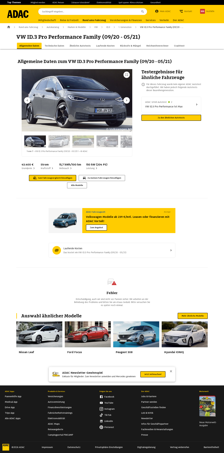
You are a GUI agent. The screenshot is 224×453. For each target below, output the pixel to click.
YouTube (108, 402)
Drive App (10, 407)
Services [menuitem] (151, 20)
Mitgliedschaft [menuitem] (47, 20)
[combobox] (92, 11)
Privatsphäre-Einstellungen (109, 447)
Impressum (47, 447)
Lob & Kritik (147, 413)
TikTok (107, 415)
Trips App (9, 413)
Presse (144, 434)
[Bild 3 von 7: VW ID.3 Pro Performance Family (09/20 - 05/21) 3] (83, 141)
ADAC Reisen (58, 2)
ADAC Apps (9, 391)
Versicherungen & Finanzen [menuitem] (126, 20)
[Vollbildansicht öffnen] (126, 75)
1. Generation (125, 27)
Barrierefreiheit (211, 447)
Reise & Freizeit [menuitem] (69, 20)
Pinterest (109, 427)
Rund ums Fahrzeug (28, 27)
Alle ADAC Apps (12, 418)
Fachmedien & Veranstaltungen (157, 429)
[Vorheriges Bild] (27, 100)
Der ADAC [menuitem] (178, 20)
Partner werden (149, 402)
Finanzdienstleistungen (60, 407)
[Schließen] (171, 371)
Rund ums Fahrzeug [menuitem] (94, 20)
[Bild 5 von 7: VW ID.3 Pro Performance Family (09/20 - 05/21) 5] (131, 141)
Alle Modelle (77, 185)
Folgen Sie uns (106, 391)
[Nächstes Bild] (126, 100)
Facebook (109, 396)
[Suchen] (142, 11)
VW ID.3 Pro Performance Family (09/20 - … (161, 27)
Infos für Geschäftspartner (154, 423)
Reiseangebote (55, 429)
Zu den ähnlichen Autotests (171, 117)
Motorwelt (204, 391)
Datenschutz (74, 447)
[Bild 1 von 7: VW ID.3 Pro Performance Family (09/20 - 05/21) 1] (35, 141)
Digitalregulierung (146, 447)
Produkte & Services (56, 391)
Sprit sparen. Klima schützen (131, 2)
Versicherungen (55, 396)
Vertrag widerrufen (179, 447)
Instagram (109, 409)
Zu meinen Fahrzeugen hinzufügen (104, 178)
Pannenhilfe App (13, 396)
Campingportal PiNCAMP (60, 434)
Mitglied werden (38, 2)
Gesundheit (155, 2)
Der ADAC (145, 391)
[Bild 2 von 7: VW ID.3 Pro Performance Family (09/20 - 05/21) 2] (59, 141)
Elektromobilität (104, 2)
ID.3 (108, 27)
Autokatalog (53, 27)
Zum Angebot (96, 227)
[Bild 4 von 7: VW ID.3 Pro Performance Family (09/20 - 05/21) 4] (107, 141)
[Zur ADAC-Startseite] (17, 14)
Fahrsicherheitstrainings (60, 413)
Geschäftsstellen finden (153, 407)
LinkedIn (108, 421)
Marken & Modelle (77, 27)
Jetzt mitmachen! (153, 374)
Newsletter (147, 418)
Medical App (11, 402)
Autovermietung (56, 402)
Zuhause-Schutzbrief (80, 2)
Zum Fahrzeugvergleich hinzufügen (55, 178)
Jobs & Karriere (148, 396)
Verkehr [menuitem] (164, 20)
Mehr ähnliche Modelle (193, 316)
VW (96, 27)
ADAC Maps (54, 423)
